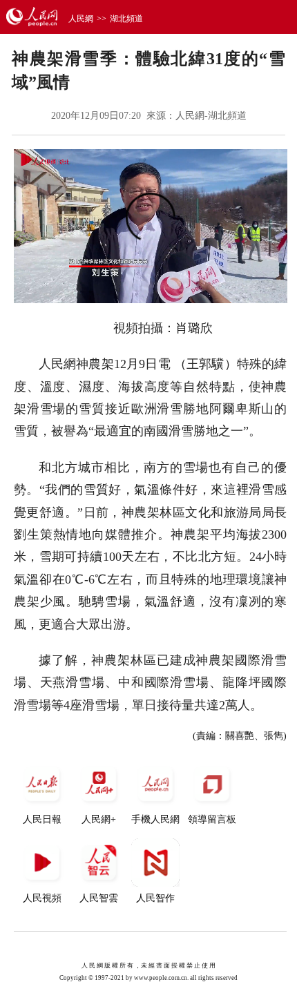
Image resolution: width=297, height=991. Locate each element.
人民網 (80, 18)
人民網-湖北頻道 (211, 115)
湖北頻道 (126, 18)
